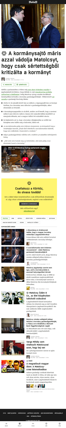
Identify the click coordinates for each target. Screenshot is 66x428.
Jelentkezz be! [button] (29, 211)
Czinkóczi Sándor (10, 78)
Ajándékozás (23, 84)
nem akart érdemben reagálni (38, 90)
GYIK (4, 413)
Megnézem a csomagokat (29, 204)
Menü (6, 426)
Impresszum (22, 413)
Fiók (60, 426)
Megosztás (8, 84)
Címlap (19, 426)
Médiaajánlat (59, 413)
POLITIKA (8, 79)
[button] (5, 218)
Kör (46, 426)
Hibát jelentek (12, 413)
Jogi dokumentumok (47, 413)
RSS (28, 416)
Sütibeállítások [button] (36, 416)
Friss (33, 426)
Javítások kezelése (33, 413)
